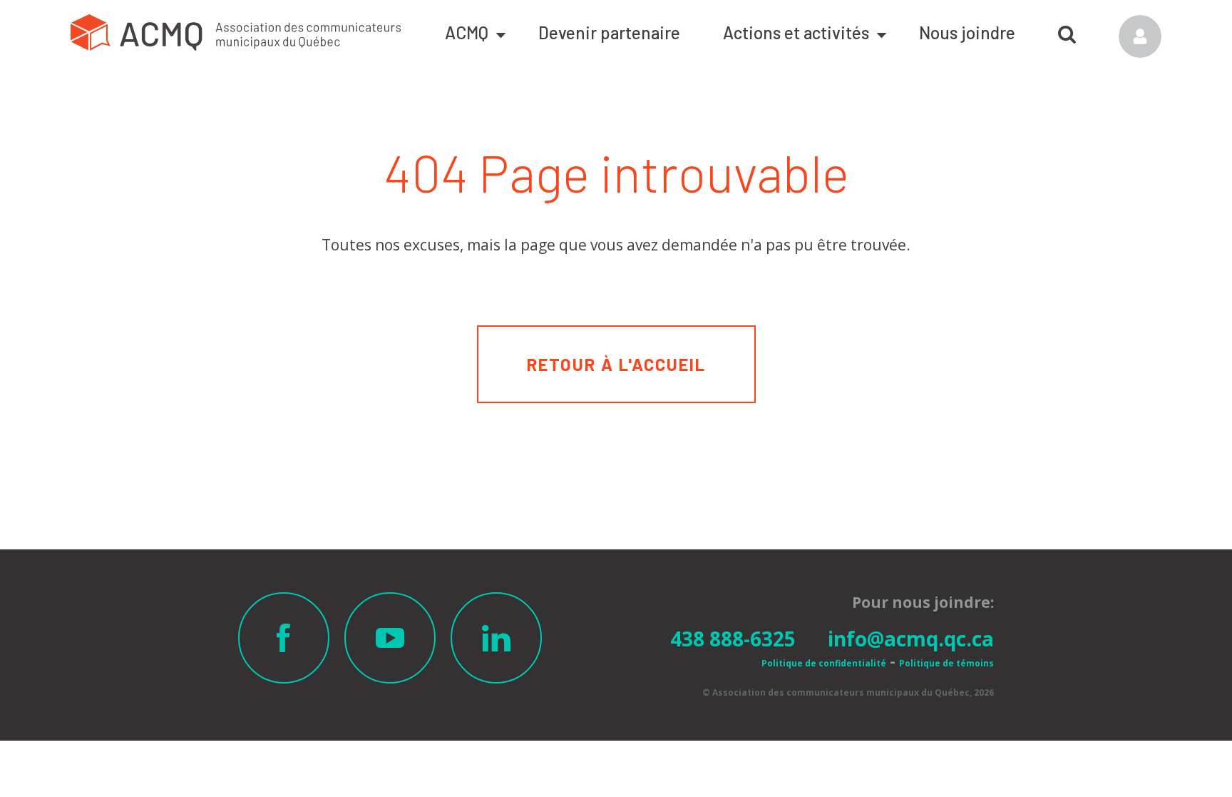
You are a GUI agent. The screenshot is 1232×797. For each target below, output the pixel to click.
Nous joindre (967, 32)
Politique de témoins (946, 663)
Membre (1140, 36)
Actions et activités (796, 32)
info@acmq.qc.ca (911, 638)
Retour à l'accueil (616, 364)
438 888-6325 (733, 638)
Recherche (1067, 29)
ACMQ (466, 32)
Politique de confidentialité (823, 663)
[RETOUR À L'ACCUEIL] (616, 334)
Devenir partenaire (609, 32)
